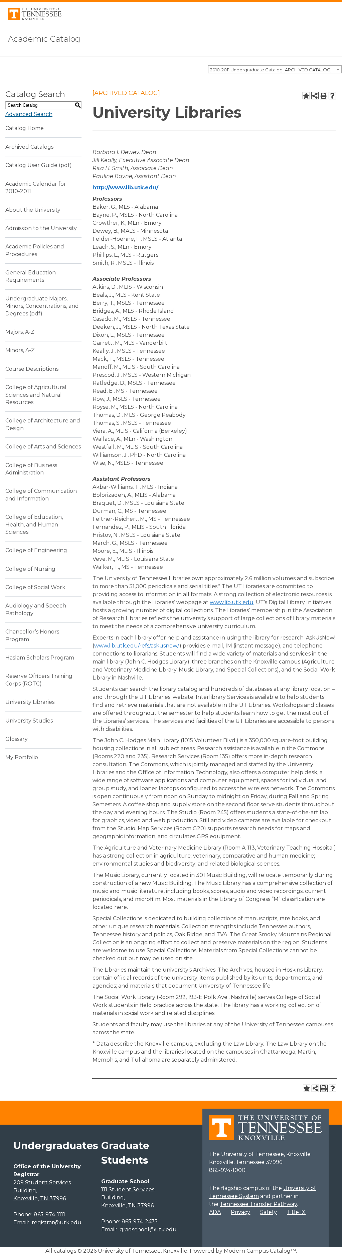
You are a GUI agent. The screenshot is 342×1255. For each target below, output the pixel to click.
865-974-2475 (140, 1221)
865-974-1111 (49, 1214)
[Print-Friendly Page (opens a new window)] (323, 95)
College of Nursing (30, 569)
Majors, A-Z (19, 332)
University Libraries (29, 702)
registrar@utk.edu (56, 1222)
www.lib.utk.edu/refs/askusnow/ (136, 646)
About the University (32, 210)
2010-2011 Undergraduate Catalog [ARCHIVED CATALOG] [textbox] (271, 69)
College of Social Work (35, 587)
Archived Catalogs (29, 147)
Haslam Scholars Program (39, 658)
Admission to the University (41, 228)
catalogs (65, 1251)
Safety (268, 1212)
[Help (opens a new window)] (332, 95)
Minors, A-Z (20, 350)
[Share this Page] (315, 95)
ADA (215, 1212)
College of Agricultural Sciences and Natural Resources (35, 394)
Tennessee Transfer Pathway (258, 1204)
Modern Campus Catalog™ (260, 1251)
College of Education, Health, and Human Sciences (34, 524)
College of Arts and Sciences (43, 446)
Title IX (296, 1212)
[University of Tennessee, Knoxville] (34, 18)
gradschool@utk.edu (148, 1229)
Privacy (240, 1212)
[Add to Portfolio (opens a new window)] (306, 95)
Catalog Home (24, 128)
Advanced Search (28, 114)
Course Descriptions (31, 369)
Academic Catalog (44, 39)
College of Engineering (36, 550)
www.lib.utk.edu (231, 602)
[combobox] (275, 69)
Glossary (16, 739)
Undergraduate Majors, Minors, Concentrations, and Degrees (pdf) (42, 306)
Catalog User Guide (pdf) (38, 165)
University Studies (29, 721)
